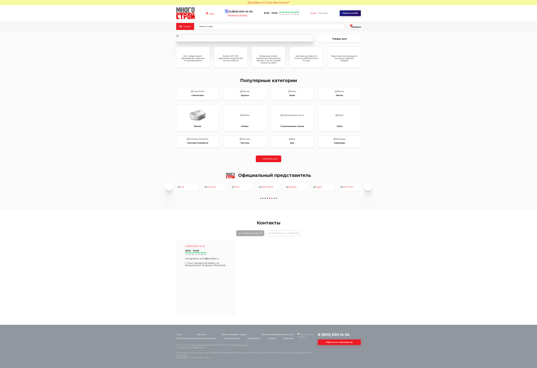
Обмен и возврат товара (233, 334)
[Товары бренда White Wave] (268, 187)
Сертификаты (254, 338)
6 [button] (271, 198)
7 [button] (274, 198)
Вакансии (288, 338)
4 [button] (267, 198)
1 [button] (260, 198)
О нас (179, 334)
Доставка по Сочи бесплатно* (268, 2)
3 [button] (265, 198)
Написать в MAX (350, 13)
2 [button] (262, 198)
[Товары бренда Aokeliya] (296, 187)
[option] (245, 38)
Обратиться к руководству (339, 342)
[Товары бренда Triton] (241, 187)
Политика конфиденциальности (277, 334)
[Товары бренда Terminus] (214, 187)
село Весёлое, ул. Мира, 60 (283, 233)
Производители (232, 338)
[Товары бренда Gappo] (323, 187)
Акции (313, 13)
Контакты (201, 334)
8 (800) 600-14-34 (241, 11)
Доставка (323, 13)
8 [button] (276, 198)
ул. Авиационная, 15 (250, 233)
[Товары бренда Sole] (187, 187)
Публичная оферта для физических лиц (196, 338)
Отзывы (272, 338)
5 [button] (269, 198)
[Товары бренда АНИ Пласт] (350, 187)
